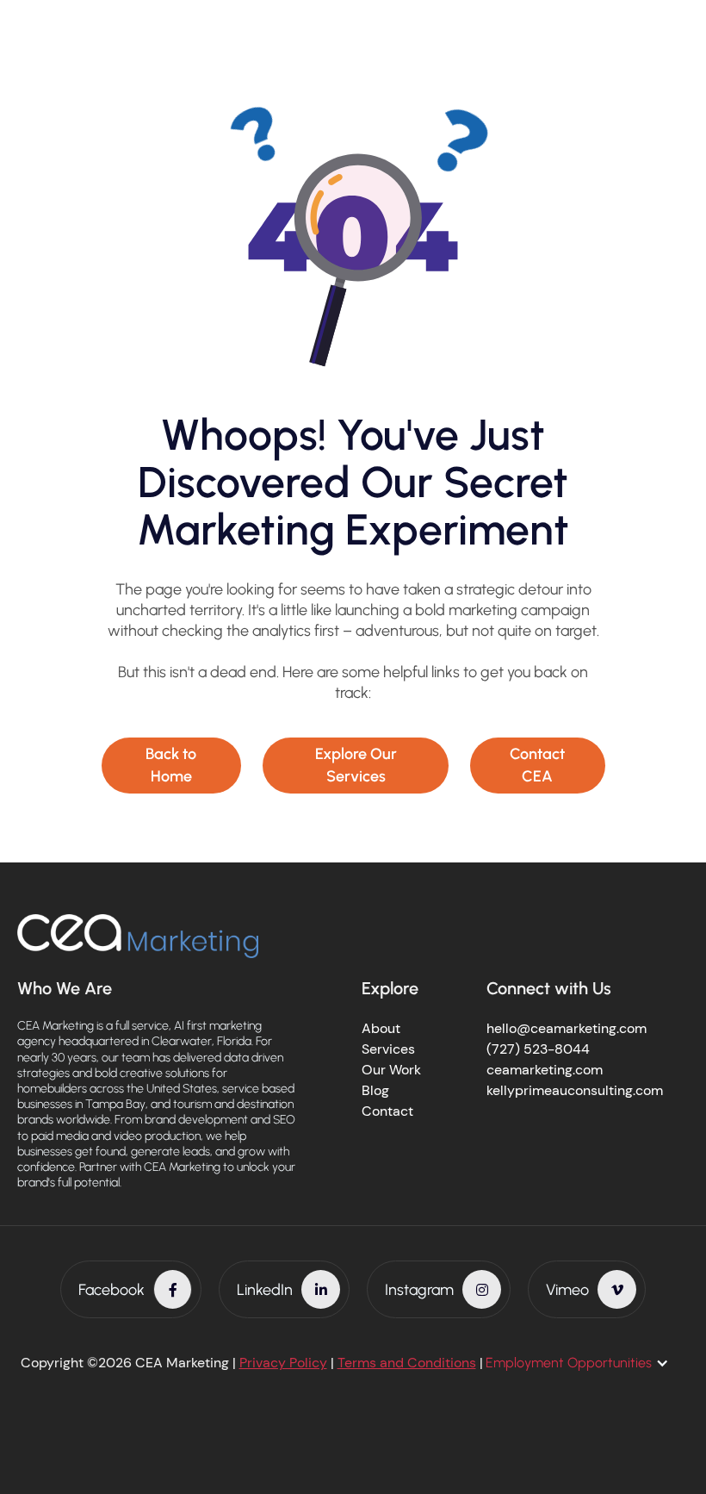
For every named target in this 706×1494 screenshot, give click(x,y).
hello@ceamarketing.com (566, 1028)
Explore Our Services (356, 764)
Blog (375, 1090)
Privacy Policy (283, 1363)
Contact (387, 1111)
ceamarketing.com (544, 1070)
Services (388, 1049)
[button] (586, 1363)
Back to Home (171, 764)
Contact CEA (537, 764)
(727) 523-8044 (538, 1049)
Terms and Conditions (407, 1363)
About (381, 1028)
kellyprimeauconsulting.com (574, 1090)
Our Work (391, 1070)
